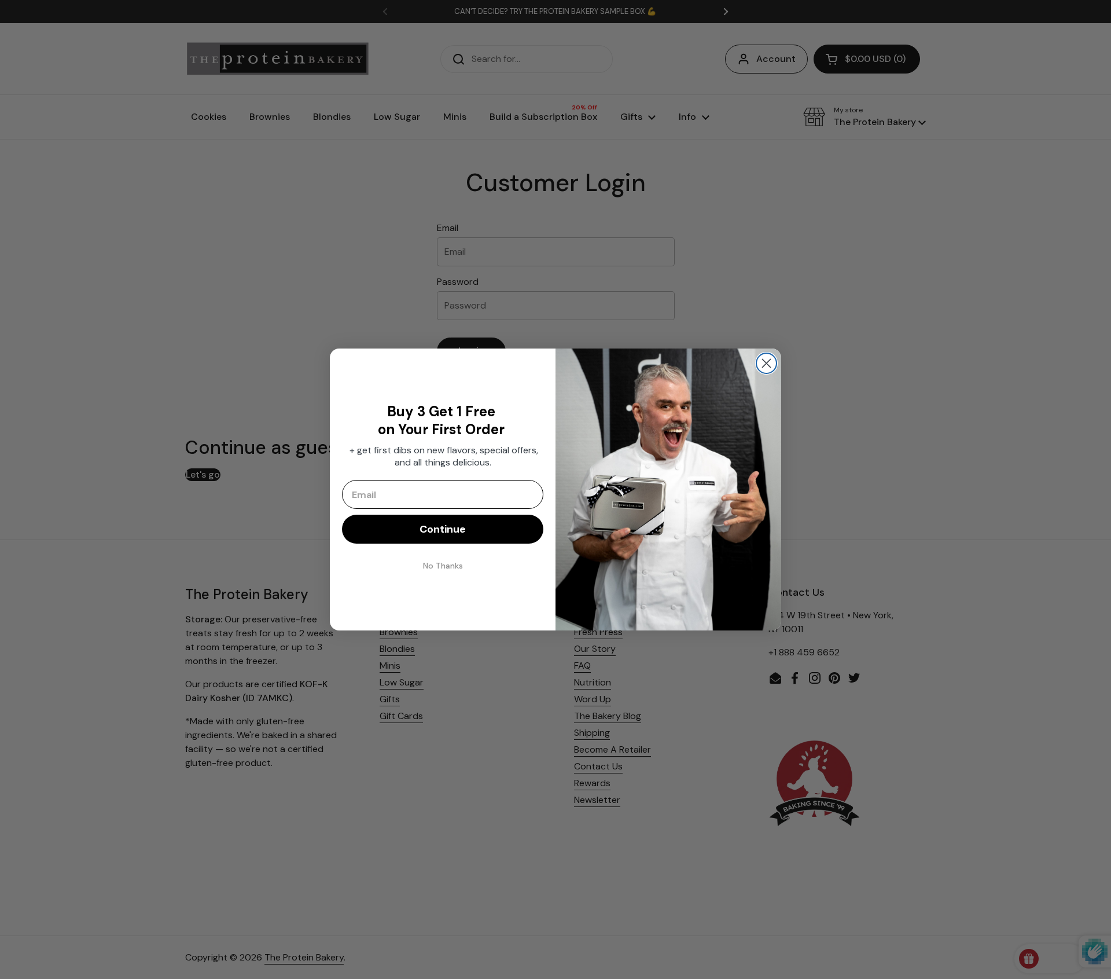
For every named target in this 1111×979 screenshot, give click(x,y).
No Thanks (443, 565)
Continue (443, 529)
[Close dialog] (766, 363)
